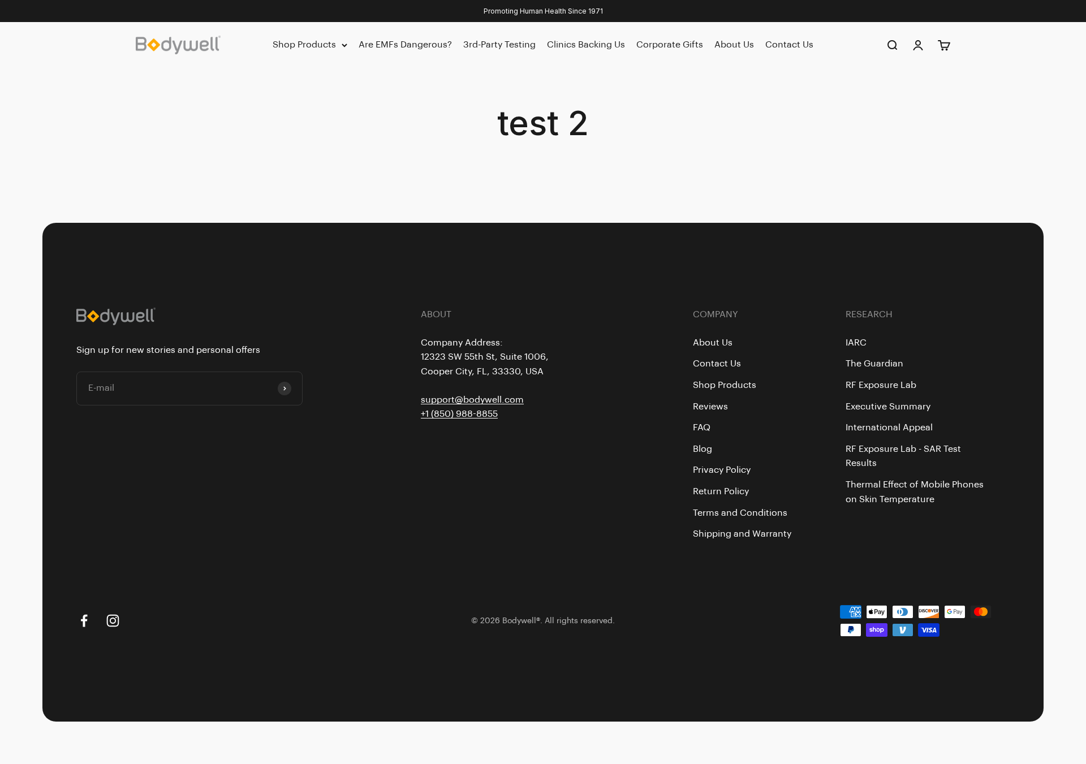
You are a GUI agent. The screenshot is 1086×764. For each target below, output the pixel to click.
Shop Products (304, 44)
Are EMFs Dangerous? (405, 44)
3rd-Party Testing (499, 44)
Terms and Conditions (740, 512)
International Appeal (889, 427)
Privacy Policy (722, 469)
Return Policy (721, 491)
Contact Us (789, 44)
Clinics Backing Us (586, 44)
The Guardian (874, 363)
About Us (734, 44)
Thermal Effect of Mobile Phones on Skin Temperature (915, 492)
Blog (702, 449)
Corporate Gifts (669, 44)
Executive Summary (888, 406)
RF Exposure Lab (881, 385)
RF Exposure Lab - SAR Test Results (903, 456)
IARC (856, 342)
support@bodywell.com (472, 399)
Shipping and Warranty (742, 533)
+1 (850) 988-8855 (459, 413)
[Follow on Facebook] (84, 620)
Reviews (710, 406)
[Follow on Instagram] (112, 620)
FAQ (701, 427)
